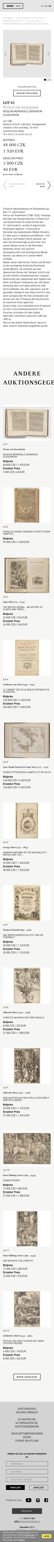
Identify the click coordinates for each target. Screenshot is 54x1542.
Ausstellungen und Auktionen (30, 17)
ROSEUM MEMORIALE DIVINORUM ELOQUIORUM (25, 23)
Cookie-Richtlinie (27, 1440)
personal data (28, 1535)
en (46, 6)
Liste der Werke (34, 20)
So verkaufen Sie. (27, 1423)
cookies (21, 1540)
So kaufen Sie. (27, 1419)
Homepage (8, 17)
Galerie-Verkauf (27, 1412)
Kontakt (27, 1511)
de (50, 6)
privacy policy (24, 1532)
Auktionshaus (27, 1408)
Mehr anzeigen (27, 1377)
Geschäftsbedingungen (27, 1433)
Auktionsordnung (27, 1426)
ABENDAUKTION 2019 (13, 20)
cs (42, 6)
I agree (46, 1536)
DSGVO (27, 1437)
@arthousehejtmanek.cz (27, 1521)
